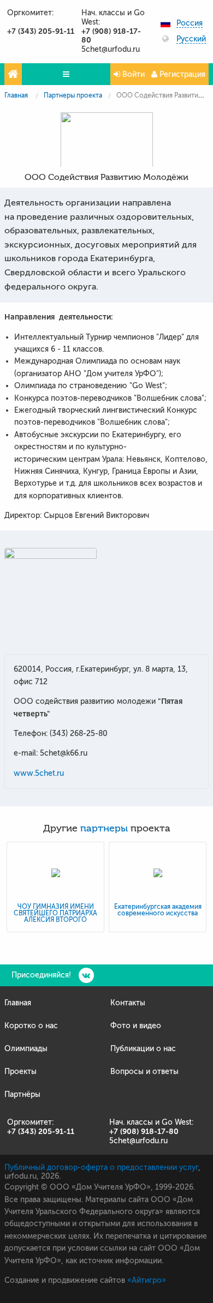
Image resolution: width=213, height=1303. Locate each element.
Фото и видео (135, 1026)
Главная (16, 95)
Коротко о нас (31, 1026)
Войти (132, 74)
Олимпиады (26, 1049)
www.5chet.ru (39, 773)
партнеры (104, 828)
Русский (191, 39)
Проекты (20, 1071)
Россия (189, 23)
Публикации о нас (143, 1049)
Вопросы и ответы (144, 1071)
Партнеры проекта (73, 95)
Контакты (127, 1003)
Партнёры (22, 1094)
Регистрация (181, 74)
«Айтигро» (146, 1280)
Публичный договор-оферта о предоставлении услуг (101, 1167)
